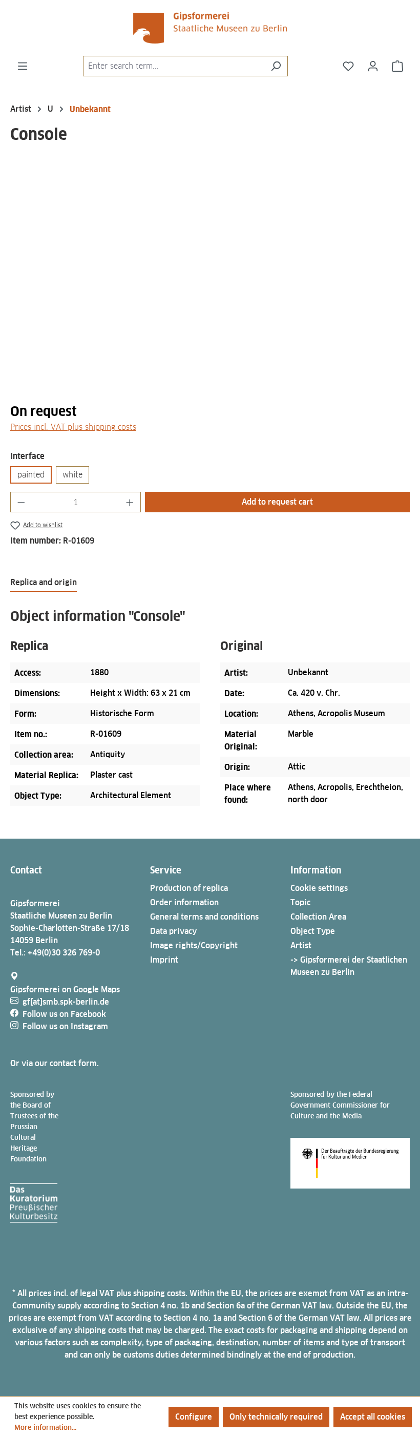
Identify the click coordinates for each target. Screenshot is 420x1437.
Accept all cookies (372, 1417)
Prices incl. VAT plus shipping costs (73, 427)
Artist (300, 945)
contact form (73, 1063)
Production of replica (189, 888)
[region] (210, 283)
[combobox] (173, 66)
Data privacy (173, 931)
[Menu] (22, 66)
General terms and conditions (204, 917)
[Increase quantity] (130, 502)
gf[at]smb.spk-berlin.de (66, 1002)
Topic (300, 902)
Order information (184, 902)
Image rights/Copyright (194, 945)
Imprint (164, 960)
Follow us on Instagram (65, 1026)
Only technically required (276, 1417)
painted (31, 475)
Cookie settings (319, 888)
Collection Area (318, 917)
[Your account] (373, 66)
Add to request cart (277, 502)
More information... (45, 1427)
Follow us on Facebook (64, 1014)
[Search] (276, 66)
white (72, 475)
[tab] (43, 583)
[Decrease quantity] (21, 502)
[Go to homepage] (210, 28)
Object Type (312, 931)
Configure (193, 1417)
